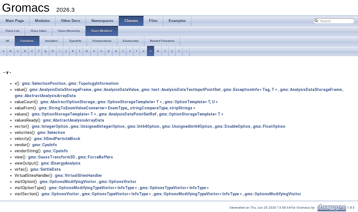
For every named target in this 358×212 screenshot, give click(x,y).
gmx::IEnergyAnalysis (61, 163)
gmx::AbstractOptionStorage (67, 102)
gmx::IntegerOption (50, 126)
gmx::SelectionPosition (44, 83)
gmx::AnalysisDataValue (116, 89)
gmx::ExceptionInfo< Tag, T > (250, 89)
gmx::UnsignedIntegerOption (97, 126)
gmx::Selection (51, 132)
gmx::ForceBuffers (95, 157)
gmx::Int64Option (143, 126)
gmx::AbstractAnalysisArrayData (45, 95)
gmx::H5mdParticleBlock (57, 138)
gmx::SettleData (45, 169)
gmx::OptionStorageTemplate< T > (129, 102)
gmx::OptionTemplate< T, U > (191, 102)
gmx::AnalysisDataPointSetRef (127, 114)
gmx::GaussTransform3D (51, 157)
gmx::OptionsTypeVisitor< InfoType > (174, 188)
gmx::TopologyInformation (93, 83)
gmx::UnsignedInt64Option (187, 126)
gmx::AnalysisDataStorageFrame (60, 89)
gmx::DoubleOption (232, 126)
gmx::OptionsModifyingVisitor (67, 181)
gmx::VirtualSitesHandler (78, 175)
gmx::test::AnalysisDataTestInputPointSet (181, 89)
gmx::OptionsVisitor (117, 181)
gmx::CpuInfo (44, 145)
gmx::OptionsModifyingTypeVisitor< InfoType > (93, 188)
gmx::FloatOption (269, 126)
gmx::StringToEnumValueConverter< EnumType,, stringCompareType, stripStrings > (117, 108)
